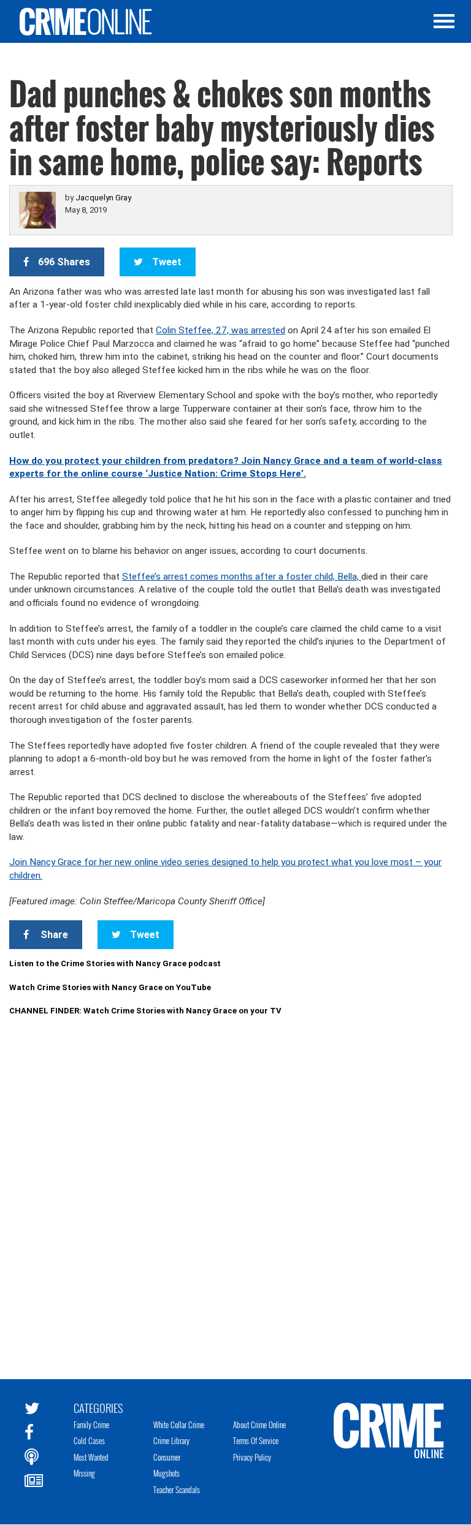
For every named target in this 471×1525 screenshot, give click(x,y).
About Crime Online (259, 1424)
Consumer (166, 1457)
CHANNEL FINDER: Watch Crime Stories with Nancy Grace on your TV (145, 1010)
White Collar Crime (178, 1424)
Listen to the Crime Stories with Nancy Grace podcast (115, 963)
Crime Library (171, 1440)
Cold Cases (89, 1440)
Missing (84, 1473)
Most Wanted (91, 1457)
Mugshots (166, 1473)
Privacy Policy (252, 1457)
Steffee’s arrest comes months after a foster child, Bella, (241, 576)
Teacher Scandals (176, 1489)
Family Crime (91, 1424)
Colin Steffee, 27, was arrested (220, 330)
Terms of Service (255, 1440)
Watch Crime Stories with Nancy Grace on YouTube (110, 987)
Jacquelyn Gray (103, 197)
